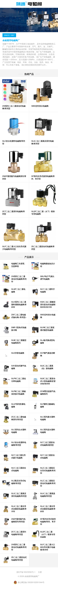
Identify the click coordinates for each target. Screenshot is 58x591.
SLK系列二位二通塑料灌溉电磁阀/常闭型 (19, 304)
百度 (40, 572)
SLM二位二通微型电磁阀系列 (18, 341)
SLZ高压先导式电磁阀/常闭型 (18, 482)
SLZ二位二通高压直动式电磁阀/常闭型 (48, 483)
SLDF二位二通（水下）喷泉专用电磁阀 (43, 212)
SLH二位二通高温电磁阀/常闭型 (47, 494)
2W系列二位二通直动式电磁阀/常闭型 (14, 107)
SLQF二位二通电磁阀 (18, 290)
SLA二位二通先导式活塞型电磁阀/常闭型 (48, 509)
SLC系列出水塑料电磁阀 (18, 431)
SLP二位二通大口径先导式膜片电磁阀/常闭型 (14, 247)
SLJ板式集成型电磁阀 (47, 341)
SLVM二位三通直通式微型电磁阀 (47, 328)
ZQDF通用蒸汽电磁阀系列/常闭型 (14, 177)
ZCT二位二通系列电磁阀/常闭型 (13, 212)
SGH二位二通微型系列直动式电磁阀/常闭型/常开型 (48, 304)
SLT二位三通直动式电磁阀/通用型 (47, 443)
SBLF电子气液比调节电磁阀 (47, 277)
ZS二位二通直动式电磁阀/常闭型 (43, 247)
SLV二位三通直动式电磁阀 (18, 469)
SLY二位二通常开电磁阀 (47, 290)
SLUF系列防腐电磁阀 (18, 405)
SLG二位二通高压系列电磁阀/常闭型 (42, 142)
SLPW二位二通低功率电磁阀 (18, 379)
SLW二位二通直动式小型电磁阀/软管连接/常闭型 (48, 381)
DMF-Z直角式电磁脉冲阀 (18, 328)
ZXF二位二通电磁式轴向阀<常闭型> (18, 316)
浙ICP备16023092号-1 (25, 572)
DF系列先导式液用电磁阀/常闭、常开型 (43, 177)
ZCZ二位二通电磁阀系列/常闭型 (18, 418)
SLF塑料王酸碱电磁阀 (47, 405)
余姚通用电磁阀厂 (31, 576)
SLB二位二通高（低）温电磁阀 (46, 367)
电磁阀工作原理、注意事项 (18, 265)
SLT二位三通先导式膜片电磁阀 (18, 456)
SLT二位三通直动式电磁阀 (47, 456)
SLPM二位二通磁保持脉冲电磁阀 (18, 392)
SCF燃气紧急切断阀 (47, 354)
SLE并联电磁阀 (17, 352)
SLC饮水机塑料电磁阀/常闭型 (13, 142)
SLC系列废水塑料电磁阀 (47, 418)
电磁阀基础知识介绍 (47, 265)
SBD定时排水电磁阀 (39, 105)
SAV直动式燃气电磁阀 (18, 367)
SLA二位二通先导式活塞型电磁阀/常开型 (19, 509)
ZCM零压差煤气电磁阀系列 (47, 392)
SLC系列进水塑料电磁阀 (47, 431)
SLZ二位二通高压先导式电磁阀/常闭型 (48, 470)
